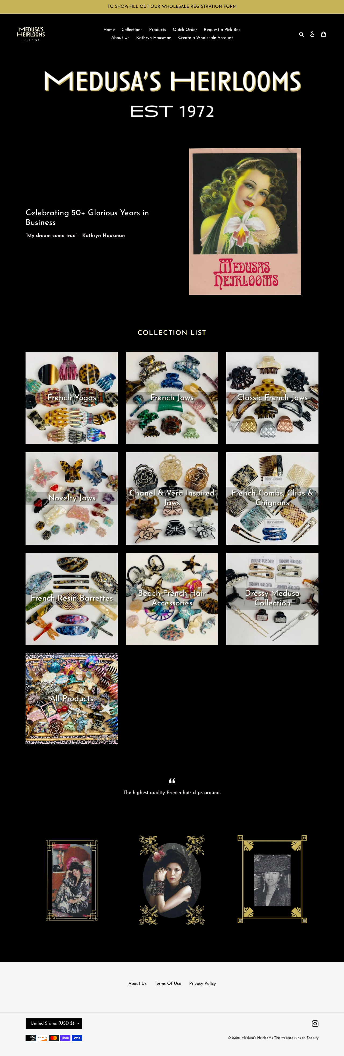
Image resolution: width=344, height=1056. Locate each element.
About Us (137, 984)
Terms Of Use (168, 984)
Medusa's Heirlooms (257, 1038)
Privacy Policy (202, 984)
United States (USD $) (52, 1023)
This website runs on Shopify (296, 1038)
